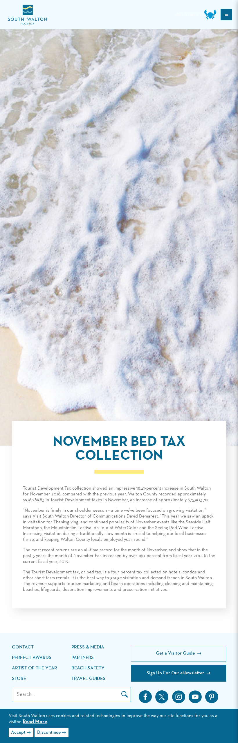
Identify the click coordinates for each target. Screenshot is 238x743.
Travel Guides (88, 678)
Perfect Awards (31, 657)
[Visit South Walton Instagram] (178, 696)
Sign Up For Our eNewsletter (176, 673)
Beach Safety (87, 668)
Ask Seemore (190, 14)
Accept (18, 732)
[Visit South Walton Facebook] (145, 696)
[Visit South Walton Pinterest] (211, 696)
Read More (35, 721)
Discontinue (49, 732)
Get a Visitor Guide (176, 653)
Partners (82, 657)
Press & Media (87, 647)
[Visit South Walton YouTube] (195, 696)
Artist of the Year (34, 668)
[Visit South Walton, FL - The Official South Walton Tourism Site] (27, 15)
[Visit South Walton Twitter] (161, 696)
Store (19, 678)
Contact (23, 647)
